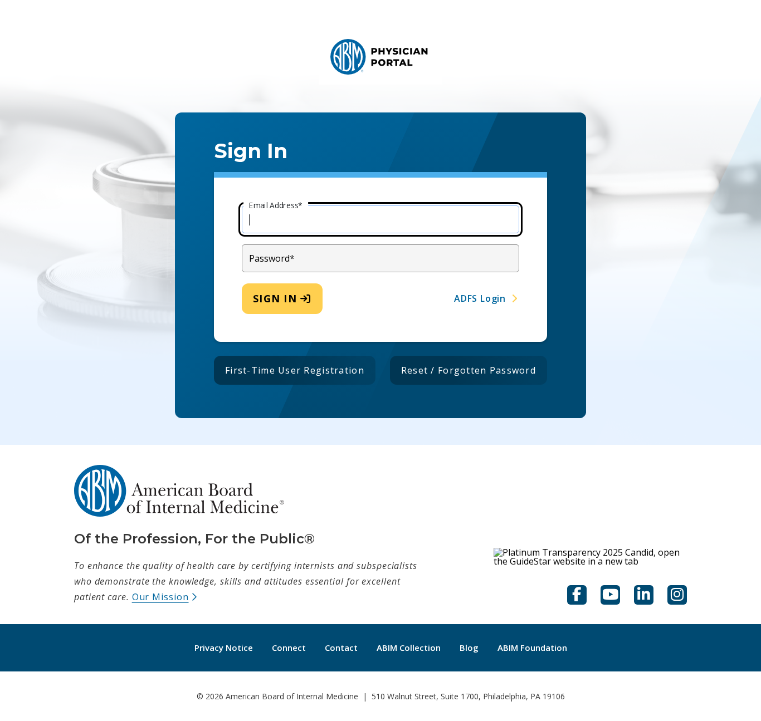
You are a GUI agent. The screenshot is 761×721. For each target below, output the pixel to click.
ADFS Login (480, 298)
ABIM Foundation (537, 647)
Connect (289, 647)
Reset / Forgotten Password (468, 370)
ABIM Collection (413, 647)
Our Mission (164, 597)
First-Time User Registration (294, 370)
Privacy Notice (223, 647)
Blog (474, 647)
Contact (341, 647)
